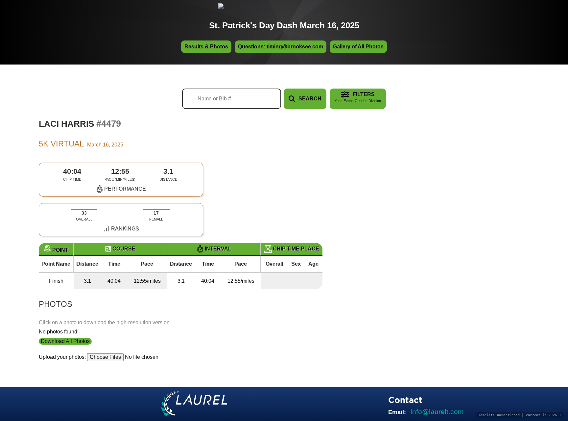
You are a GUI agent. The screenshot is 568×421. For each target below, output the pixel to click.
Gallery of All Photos (358, 46)
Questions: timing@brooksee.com (280, 46)
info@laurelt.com (437, 411)
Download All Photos (65, 341)
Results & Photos (206, 46)
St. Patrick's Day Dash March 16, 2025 (284, 25)
